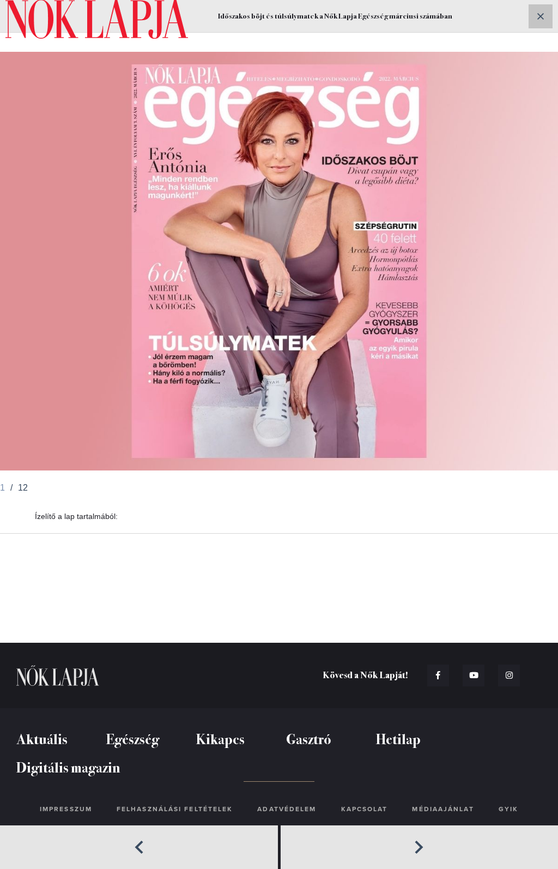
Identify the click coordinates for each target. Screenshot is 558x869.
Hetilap (398, 738)
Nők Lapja (57, 676)
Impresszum (66, 809)
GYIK (508, 809)
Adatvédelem (286, 809)
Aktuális (42, 738)
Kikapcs (220, 738)
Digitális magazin (68, 767)
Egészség (132, 738)
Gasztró (308, 738)
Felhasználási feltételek (175, 809)
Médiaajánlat (443, 809)
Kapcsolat (364, 809)
